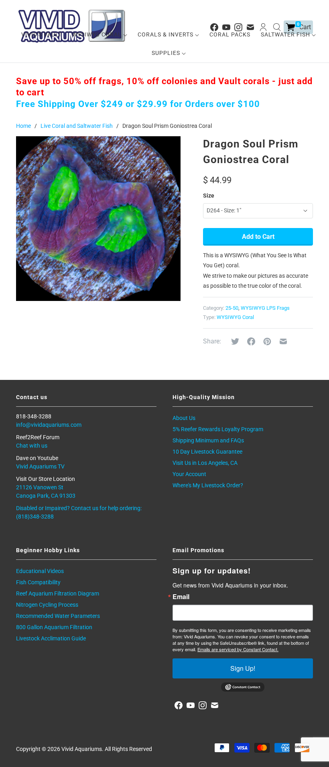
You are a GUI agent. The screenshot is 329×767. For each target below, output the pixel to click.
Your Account (189, 474)
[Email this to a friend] (283, 341)
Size (208, 195)
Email (181, 596)
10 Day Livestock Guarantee (207, 451)
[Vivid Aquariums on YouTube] (191, 705)
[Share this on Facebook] (251, 341)
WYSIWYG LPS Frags (265, 308)
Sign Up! (242, 668)
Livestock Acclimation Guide (51, 638)
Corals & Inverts (166, 34)
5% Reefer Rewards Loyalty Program (218, 429)
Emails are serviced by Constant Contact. (237, 649)
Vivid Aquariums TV (40, 466)
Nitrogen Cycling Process (47, 604)
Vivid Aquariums (81, 749)
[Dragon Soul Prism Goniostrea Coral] (98, 218)
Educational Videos (40, 571)
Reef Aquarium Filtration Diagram (57, 593)
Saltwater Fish (286, 34)
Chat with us (31, 445)
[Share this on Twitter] (235, 341)
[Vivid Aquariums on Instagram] (203, 705)
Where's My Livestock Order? (208, 485)
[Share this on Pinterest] (267, 341)
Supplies (167, 53)
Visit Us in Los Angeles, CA (205, 463)
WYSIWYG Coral (97, 34)
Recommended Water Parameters (58, 616)
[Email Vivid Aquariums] (215, 705)
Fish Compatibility (38, 582)
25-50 (231, 308)
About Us (184, 418)
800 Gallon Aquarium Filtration (54, 627)
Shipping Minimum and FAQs (208, 440)
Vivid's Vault (41, 34)
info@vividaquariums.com (48, 425)
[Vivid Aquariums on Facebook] (179, 705)
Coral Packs (229, 34)
